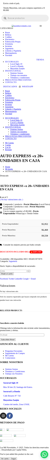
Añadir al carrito (7, 274)
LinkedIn (18, 279)
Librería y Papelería (13, 51)
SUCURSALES (12, 62)
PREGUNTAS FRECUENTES (18, 80)
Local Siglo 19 (16, 64)
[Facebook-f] (9, 416)
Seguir (13, 459)
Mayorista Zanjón (17, 68)
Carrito (8, 145)
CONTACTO (11, 82)
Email (33, 279)
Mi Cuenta (9, 143)
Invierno (8, 46)
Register (8, 150)
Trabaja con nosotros (18, 75)
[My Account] (34, 26)
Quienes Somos (16, 73)
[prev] (44, 181)
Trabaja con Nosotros (13, 374)
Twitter (11, 279)
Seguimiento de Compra (15, 353)
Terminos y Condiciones (15, 371)
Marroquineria (11, 53)
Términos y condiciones (20, 78)
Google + (26, 279)
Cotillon (8, 37)
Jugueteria (9, 48)
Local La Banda (16, 66)
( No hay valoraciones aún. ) (11, 199)
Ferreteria (9, 44)
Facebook (4, 279)
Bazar (7, 32)
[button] (44, 454)
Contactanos (10, 358)
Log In (8, 147)
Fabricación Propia (12, 42)
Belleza (8, 35)
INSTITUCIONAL (13, 71)
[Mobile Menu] (9, 26)
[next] (48, 181)
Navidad (8, 55)
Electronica (9, 39)
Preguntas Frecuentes (13, 351)
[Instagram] (3, 416)
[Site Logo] (21, 26)
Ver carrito (5, 459)
